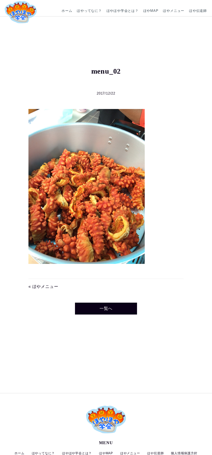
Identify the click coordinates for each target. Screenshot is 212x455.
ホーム (67, 11)
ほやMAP (150, 11)
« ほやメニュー (43, 286)
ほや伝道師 (198, 11)
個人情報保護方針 (184, 453)
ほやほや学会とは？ (123, 11)
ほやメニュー (173, 11)
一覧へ (106, 308)
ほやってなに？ (89, 11)
